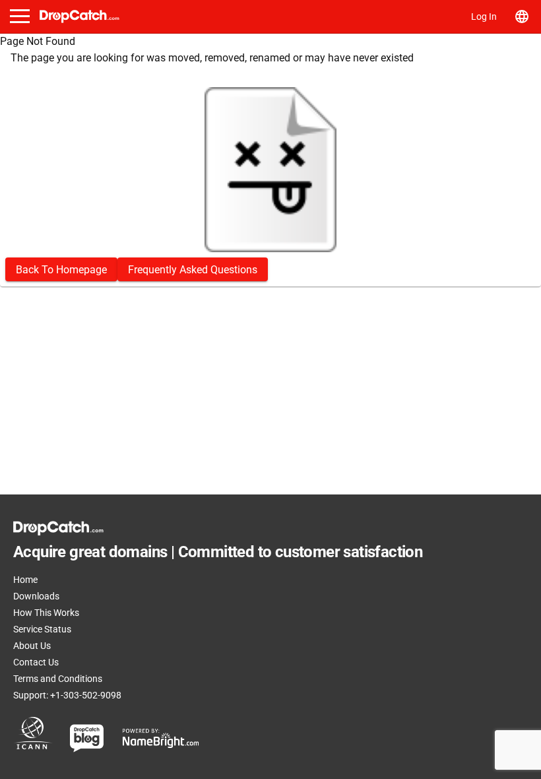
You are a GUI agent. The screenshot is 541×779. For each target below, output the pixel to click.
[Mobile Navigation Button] (20, 16)
